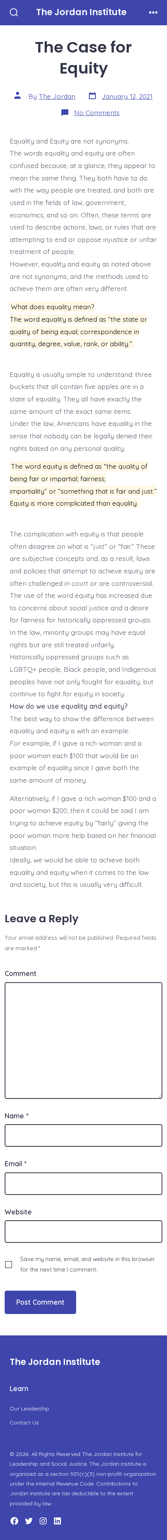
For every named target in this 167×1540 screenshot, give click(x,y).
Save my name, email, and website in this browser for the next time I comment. (87, 1264)
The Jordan (57, 96)
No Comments (97, 112)
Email (15, 1163)
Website (18, 1211)
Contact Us (24, 1422)
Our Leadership (29, 1408)
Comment (21, 973)
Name (16, 1115)
